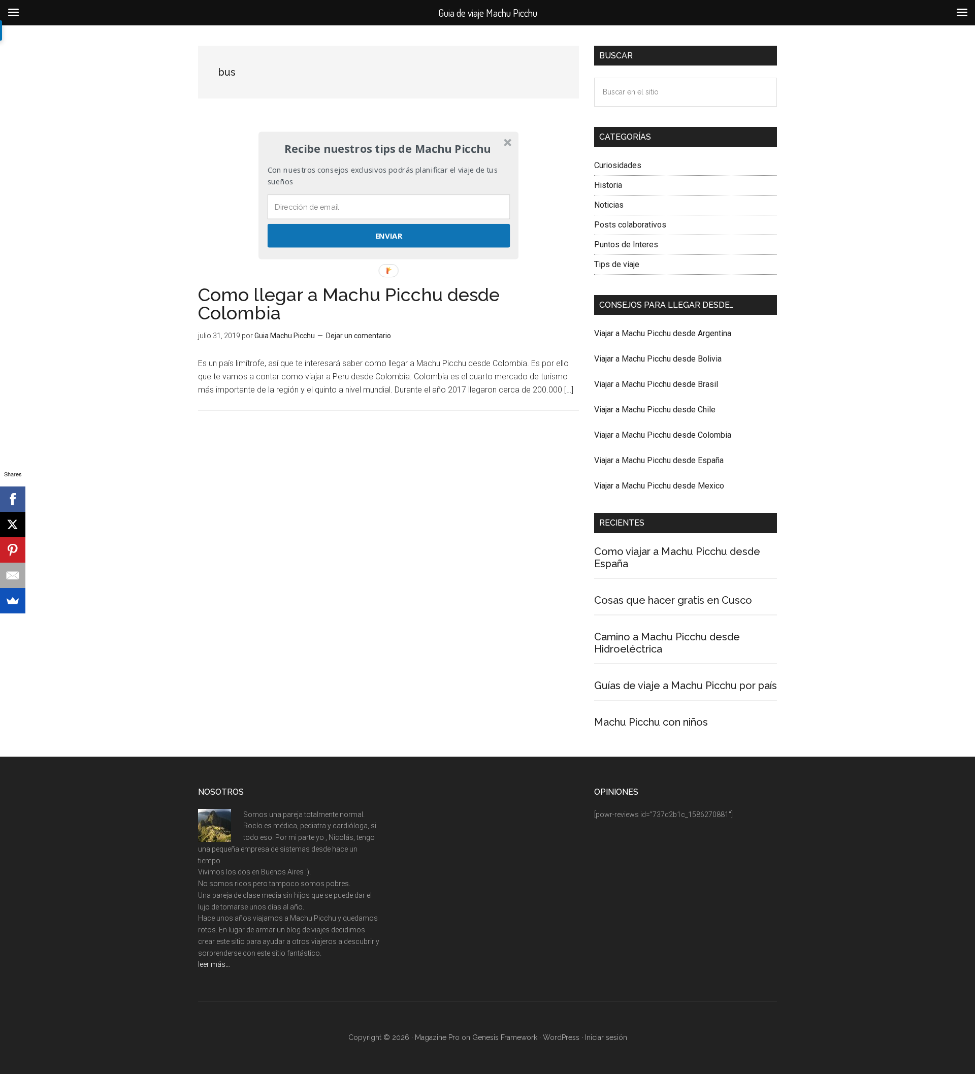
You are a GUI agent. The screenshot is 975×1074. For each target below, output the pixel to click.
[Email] (12, 575)
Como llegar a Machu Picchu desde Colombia (349, 303)
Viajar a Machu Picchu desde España (659, 460)
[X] (12, 524)
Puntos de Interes (626, 244)
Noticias (609, 205)
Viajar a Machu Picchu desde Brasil (656, 384)
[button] (387, 149)
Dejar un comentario (358, 336)
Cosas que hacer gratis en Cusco (673, 600)
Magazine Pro (437, 1037)
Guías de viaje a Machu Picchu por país (685, 685)
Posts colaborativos (630, 225)
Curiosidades (617, 165)
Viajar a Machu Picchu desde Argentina (662, 333)
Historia (608, 185)
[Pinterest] (12, 550)
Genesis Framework (504, 1037)
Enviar (388, 236)
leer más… (214, 964)
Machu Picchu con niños (651, 722)
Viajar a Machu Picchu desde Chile (655, 409)
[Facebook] (12, 499)
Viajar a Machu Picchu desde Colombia (662, 435)
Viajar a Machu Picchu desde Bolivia (658, 359)
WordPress (561, 1037)
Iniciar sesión (606, 1037)
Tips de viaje (616, 264)
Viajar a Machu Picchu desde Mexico (659, 486)
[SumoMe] (12, 600)
